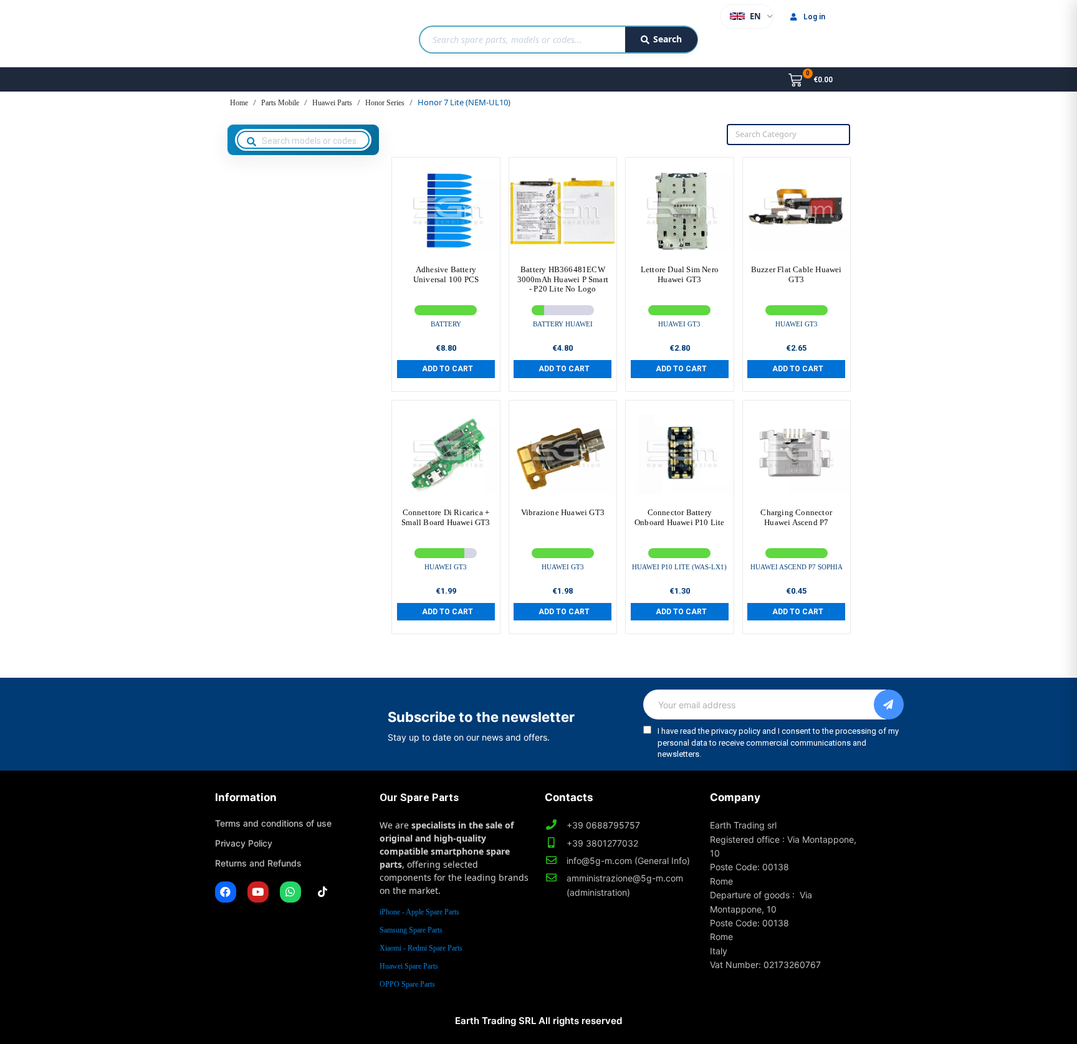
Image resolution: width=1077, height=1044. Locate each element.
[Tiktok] (322, 892)
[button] (446, 368)
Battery (446, 324)
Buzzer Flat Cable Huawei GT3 (796, 274)
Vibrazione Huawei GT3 (563, 512)
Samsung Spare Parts (411, 930)
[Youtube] (258, 892)
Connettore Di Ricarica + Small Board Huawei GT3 (445, 517)
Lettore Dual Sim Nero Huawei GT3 (680, 274)
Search (667, 39)
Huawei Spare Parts (409, 966)
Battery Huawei (563, 324)
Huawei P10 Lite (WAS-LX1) (679, 567)
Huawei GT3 (679, 324)
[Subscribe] (889, 704)
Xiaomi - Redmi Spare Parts (421, 948)
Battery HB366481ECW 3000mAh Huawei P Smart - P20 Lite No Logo (562, 279)
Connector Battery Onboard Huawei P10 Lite (679, 517)
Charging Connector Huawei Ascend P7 (796, 517)
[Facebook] (225, 892)
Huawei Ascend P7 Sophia (796, 567)
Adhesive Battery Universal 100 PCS (446, 274)
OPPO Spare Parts (407, 984)
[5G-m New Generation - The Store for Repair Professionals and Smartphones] (278, 33)
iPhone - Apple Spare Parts (419, 912)
